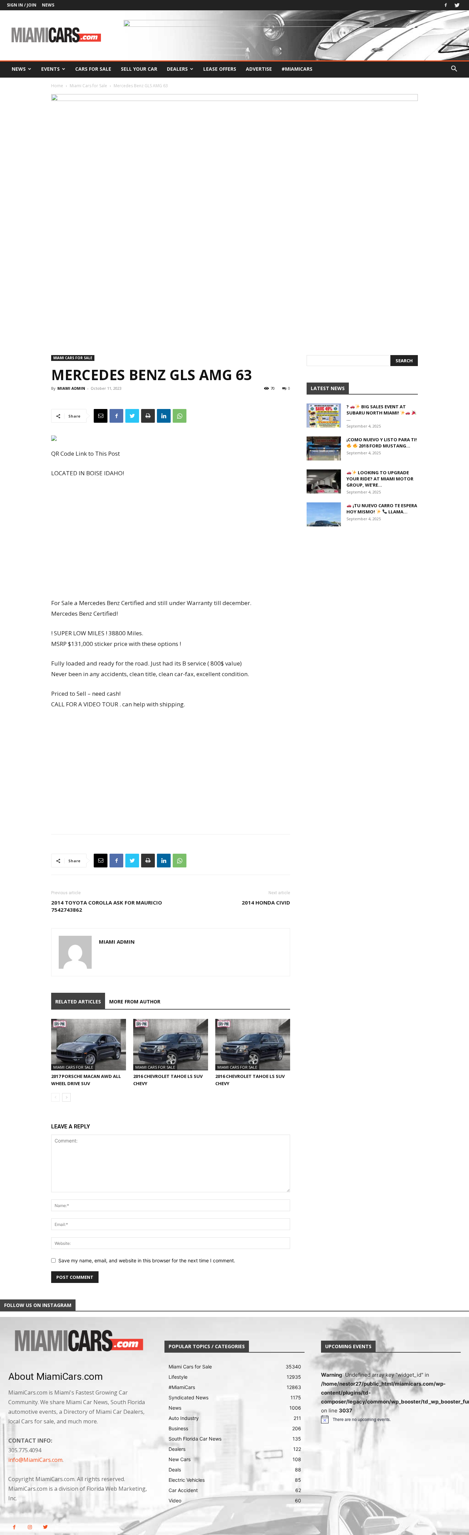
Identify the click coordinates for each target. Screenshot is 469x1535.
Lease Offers (219, 69)
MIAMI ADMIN (71, 388)
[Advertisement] (171, 538)
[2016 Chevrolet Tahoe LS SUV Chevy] (170, 1044)
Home (57, 86)
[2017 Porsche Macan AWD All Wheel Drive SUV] (88, 1044)
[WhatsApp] (179, 416)
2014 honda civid (266, 902)
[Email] (100, 416)
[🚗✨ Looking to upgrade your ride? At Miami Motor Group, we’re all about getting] (324, 481)
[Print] (148, 416)
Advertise (259, 69)
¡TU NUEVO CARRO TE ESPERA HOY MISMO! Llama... (381, 508)
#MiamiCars (297, 69)
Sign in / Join (21, 5)
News (48, 5)
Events (50, 69)
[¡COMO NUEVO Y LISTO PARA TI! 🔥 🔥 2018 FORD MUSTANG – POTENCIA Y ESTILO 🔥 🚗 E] (324, 448)
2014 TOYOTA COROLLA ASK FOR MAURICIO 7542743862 (106, 906)
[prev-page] (55, 1097)
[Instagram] (30, 1527)
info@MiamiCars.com (35, 1460)
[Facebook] (446, 5)
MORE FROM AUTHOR (134, 1001)
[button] (454, 69)
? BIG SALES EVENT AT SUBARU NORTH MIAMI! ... (376, 412)
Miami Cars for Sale (88, 86)
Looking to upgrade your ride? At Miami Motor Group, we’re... (379, 478)
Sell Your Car (139, 69)
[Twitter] (457, 5)
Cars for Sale (93, 69)
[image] (78, 1341)
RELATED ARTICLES (78, 1001)
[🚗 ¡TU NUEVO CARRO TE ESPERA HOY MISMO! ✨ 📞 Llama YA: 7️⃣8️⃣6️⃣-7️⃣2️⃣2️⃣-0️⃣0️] (324, 514)
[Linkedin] (164, 416)
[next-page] (66, 1097)
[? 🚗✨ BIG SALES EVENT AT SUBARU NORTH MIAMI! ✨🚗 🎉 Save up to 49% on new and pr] (324, 415)
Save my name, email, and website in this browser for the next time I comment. (146, 1260)
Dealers (177, 69)
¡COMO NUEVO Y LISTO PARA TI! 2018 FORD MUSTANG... (381, 442)
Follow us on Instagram (37, 1305)
